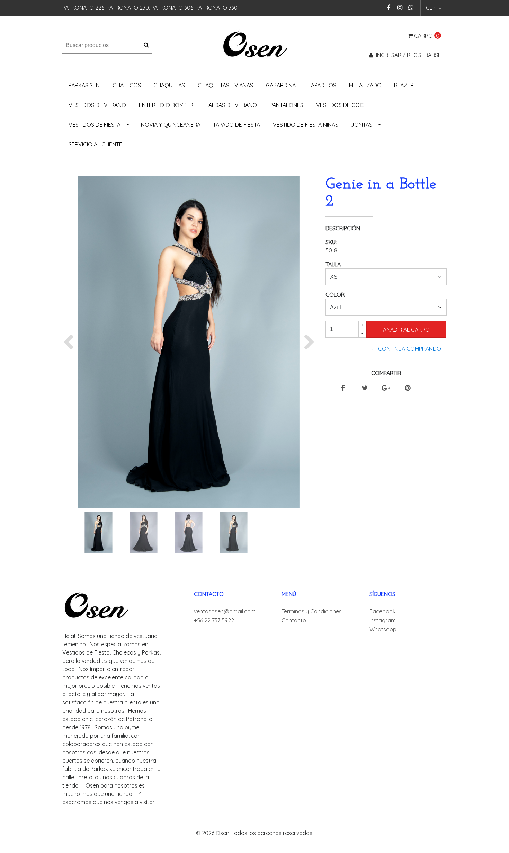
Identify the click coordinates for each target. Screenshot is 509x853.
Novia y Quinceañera (170, 124)
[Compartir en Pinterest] (407, 388)
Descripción (342, 228)
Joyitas (361, 124)
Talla (333, 264)
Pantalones (286, 104)
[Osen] (254, 44)
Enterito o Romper (166, 104)
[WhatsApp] (411, 7)
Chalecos (127, 85)
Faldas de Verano (231, 104)
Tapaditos (322, 85)
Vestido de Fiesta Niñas (305, 124)
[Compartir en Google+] (386, 388)
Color (335, 294)
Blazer (404, 85)
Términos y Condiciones (312, 611)
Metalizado (365, 85)
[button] (434, 8)
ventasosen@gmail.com (225, 611)
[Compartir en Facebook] (343, 388)
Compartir (386, 373)
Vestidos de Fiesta (94, 124)
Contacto (294, 620)
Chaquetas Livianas (225, 85)
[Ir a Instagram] (400, 7)
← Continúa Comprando (406, 348)
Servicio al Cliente (95, 144)
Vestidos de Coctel (344, 104)
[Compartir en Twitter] (364, 388)
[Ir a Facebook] (389, 7)
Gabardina (281, 85)
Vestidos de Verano (97, 104)
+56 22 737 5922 (214, 620)
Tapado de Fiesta (236, 124)
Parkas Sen (84, 85)
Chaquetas (169, 85)
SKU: (331, 242)
